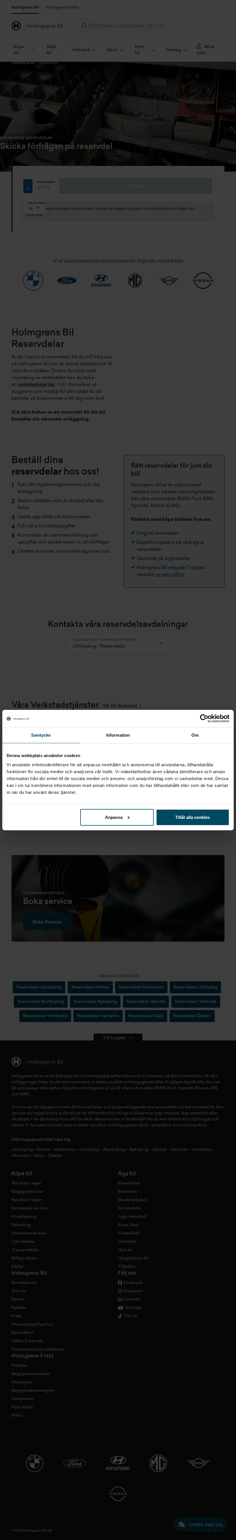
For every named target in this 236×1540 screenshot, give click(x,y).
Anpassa (114, 817)
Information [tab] (118, 735)
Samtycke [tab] (41, 735)
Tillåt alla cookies (192, 817)
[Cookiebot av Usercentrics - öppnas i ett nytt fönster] (204, 718)
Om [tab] (195, 735)
